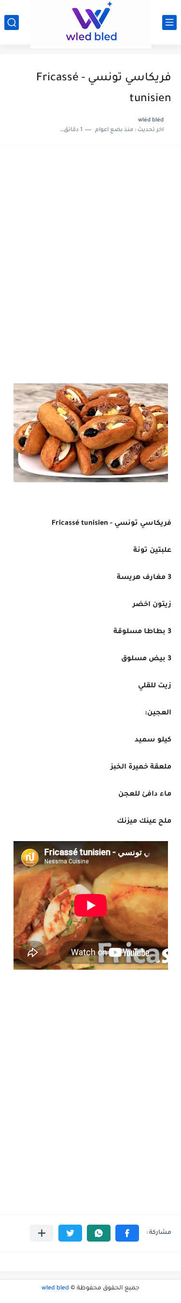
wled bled (55, 1288)
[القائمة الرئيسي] (169, 22)
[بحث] (11, 22)
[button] (127, 1233)
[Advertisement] (90, 252)
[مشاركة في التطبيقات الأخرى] (42, 1233)
